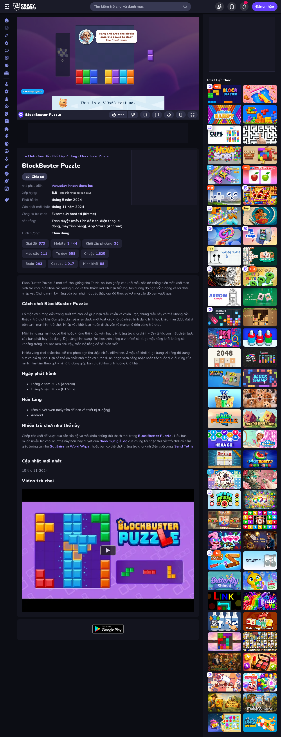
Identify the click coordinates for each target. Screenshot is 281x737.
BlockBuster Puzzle (94, 156)
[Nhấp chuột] (6, 166)
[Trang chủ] (6, 20)
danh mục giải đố (113, 441)
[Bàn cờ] (6, 99)
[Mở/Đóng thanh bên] (7, 6)
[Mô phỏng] (6, 158)
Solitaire (57, 446)
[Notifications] (244, 6)
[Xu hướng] (6, 43)
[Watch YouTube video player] (108, 550)
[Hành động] (6, 136)
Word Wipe (80, 446)
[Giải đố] (6, 129)
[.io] (6, 143)
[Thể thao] (6, 181)
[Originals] (6, 58)
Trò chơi (28, 156)
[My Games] (231, 6)
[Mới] (6, 35)
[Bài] (6, 91)
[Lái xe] (6, 151)
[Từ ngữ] (6, 188)
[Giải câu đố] (6, 121)
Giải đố (43, 156)
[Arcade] (6, 84)
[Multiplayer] (6, 65)
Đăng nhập (265, 6)
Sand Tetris (184, 446)
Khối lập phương (64, 156)
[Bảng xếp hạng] (6, 72)
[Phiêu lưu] (6, 173)
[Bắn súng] (6, 106)
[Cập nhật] (6, 50)
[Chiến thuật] (6, 114)
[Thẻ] (6, 200)
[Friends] (219, 6)
